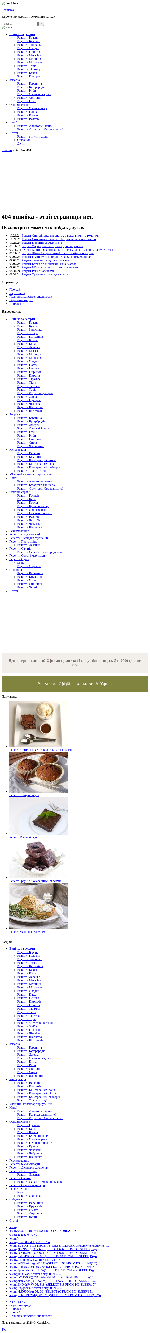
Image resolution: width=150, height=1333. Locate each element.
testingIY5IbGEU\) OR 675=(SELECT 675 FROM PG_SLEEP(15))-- (53, 1252)
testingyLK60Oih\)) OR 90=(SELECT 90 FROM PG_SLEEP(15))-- (52, 1291)
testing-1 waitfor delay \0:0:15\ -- (29, 1242)
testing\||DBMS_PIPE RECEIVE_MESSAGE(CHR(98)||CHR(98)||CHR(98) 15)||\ (60, 1245)
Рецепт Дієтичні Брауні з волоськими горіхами (40, 749)
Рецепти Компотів (29, 456)
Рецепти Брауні (27, 37)
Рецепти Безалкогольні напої (36, 485)
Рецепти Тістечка (28, 386)
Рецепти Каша (26, 499)
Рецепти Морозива (29, 62)
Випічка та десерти (22, 34)
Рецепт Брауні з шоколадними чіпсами (35, 881)
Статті (13, 133)
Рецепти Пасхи (27, 365)
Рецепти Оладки (28, 48)
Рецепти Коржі (27, 343)
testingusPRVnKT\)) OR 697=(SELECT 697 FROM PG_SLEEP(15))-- (54, 1263)
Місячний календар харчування (30, 474)
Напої (13, 122)
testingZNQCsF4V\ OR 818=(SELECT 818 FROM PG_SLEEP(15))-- (53, 1284)
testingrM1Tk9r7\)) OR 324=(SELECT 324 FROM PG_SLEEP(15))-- (53, 1277)
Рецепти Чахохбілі (29, 520)
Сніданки (23, 140)
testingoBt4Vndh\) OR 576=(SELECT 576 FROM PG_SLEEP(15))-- (52, 1281)
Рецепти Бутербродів (31, 87)
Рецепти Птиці (27, 101)
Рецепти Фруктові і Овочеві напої (40, 129)
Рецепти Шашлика (29, 527)
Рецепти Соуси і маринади (27, 555)
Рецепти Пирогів (28, 51)
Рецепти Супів (19, 559)
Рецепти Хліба (27, 396)
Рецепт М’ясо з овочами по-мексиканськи (50, 267)
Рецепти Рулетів (28, 118)
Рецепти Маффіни (29, 55)
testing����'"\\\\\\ (23, 1234)
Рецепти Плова (27, 111)
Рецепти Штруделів (30, 410)
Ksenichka (8, 10)
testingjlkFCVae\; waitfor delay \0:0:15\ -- (35, 1274)
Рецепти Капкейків (30, 336)
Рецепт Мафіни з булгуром (27, 931)
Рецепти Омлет (27, 580)
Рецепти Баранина (29, 83)
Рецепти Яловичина (30, 446)
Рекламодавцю (19, 530)
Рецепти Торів (26, 65)
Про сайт (15, 289)
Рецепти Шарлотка (30, 407)
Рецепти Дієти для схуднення (28, 538)
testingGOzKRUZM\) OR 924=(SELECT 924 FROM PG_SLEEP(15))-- (55, 1295)
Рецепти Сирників (29, 583)
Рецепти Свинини (29, 97)
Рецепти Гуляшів (28, 495)
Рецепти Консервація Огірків (36, 463)
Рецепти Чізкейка (29, 403)
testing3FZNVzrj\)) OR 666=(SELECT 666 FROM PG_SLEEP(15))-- (53, 1249)
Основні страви (19, 104)
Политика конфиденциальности (30, 296)
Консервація (17, 449)
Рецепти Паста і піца (23, 541)
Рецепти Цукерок (29, 76)
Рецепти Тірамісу (28, 69)
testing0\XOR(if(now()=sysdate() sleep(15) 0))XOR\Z (42, 1230)
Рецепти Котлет (27, 115)
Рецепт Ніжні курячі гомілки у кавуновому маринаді (57, 256)
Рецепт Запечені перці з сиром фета (45, 260)
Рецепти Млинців (29, 58)
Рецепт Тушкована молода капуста (45, 274)
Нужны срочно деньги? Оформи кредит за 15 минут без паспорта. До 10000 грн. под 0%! (75, 663)
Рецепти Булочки (28, 41)
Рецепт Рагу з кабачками (38, 271)
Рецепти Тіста (26, 382)
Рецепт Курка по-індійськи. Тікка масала (49, 263)
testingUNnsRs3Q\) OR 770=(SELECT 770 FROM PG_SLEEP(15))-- (53, 1266)
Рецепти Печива (28, 368)
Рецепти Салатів (20, 548)
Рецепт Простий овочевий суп (42, 242)
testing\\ (14, 1238)
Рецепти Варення (28, 453)
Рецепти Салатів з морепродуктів (39, 552)
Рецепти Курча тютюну (33, 506)
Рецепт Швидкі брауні (24, 795)
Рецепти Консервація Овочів (36, 460)
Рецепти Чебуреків (29, 523)
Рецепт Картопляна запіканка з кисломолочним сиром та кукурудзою (68, 249)
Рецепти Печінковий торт (34, 513)
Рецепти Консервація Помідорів (38, 467)
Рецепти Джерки (28, 425)
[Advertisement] (75, 181)
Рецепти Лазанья (28, 545)
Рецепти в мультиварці (32, 136)
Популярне (16, 303)
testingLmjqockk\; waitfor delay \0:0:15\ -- (35, 1288)
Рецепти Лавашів (28, 347)
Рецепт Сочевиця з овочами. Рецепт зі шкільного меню (59, 239)
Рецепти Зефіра (27, 333)
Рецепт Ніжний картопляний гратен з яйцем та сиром (58, 253)
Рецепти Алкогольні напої (34, 126)
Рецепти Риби (26, 90)
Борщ (20, 562)
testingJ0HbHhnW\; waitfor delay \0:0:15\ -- (36, 1259)
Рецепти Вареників (30, 573)
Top (4, 1329)
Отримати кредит (21, 300)
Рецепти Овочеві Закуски (34, 94)
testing (13, 1227)
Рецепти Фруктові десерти (35, 393)
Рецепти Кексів (27, 73)
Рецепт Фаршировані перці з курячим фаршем (52, 246)
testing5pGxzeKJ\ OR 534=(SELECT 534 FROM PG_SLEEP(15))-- (52, 1270)
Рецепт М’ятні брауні (23, 837)
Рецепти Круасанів (30, 576)
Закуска (14, 80)
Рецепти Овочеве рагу (32, 108)
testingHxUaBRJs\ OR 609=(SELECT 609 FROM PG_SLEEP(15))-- (53, 1256)
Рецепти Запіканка (29, 44)
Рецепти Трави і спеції (32, 470)
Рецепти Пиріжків (29, 372)
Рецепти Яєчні (27, 587)
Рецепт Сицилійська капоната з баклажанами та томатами (61, 235)
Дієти (21, 143)
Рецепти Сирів (27, 442)
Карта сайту (17, 293)
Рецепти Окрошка (29, 566)
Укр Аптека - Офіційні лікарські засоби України (75, 684)
